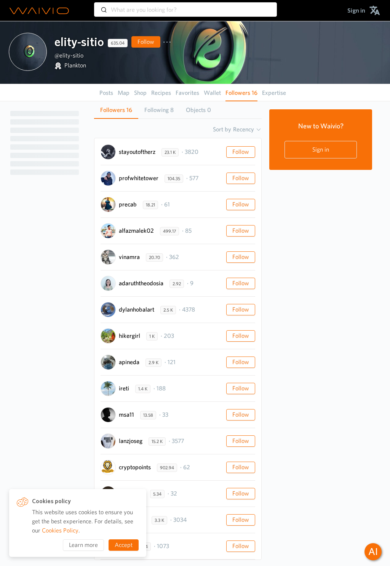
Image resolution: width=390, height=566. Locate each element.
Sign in (320, 149)
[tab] (116, 110)
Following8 (159, 110)
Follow (145, 42)
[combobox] (185, 6)
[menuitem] (356, 10)
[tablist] (178, 110)
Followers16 (116, 110)
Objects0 (198, 110)
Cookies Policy (60, 530)
